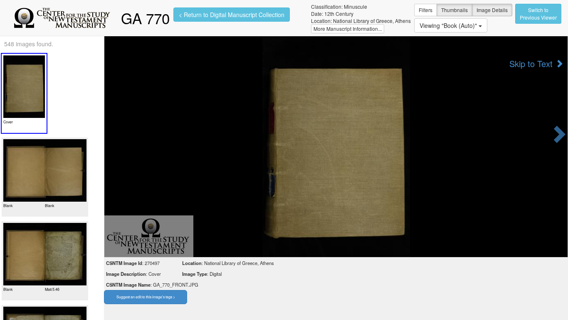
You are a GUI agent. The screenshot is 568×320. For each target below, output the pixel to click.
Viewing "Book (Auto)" (449, 25)
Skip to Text (532, 64)
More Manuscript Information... (348, 28)
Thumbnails (454, 9)
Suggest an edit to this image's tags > (145, 297)
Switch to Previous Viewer (538, 13)
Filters (425, 9)
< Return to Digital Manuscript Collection (231, 14)
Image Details (492, 9)
